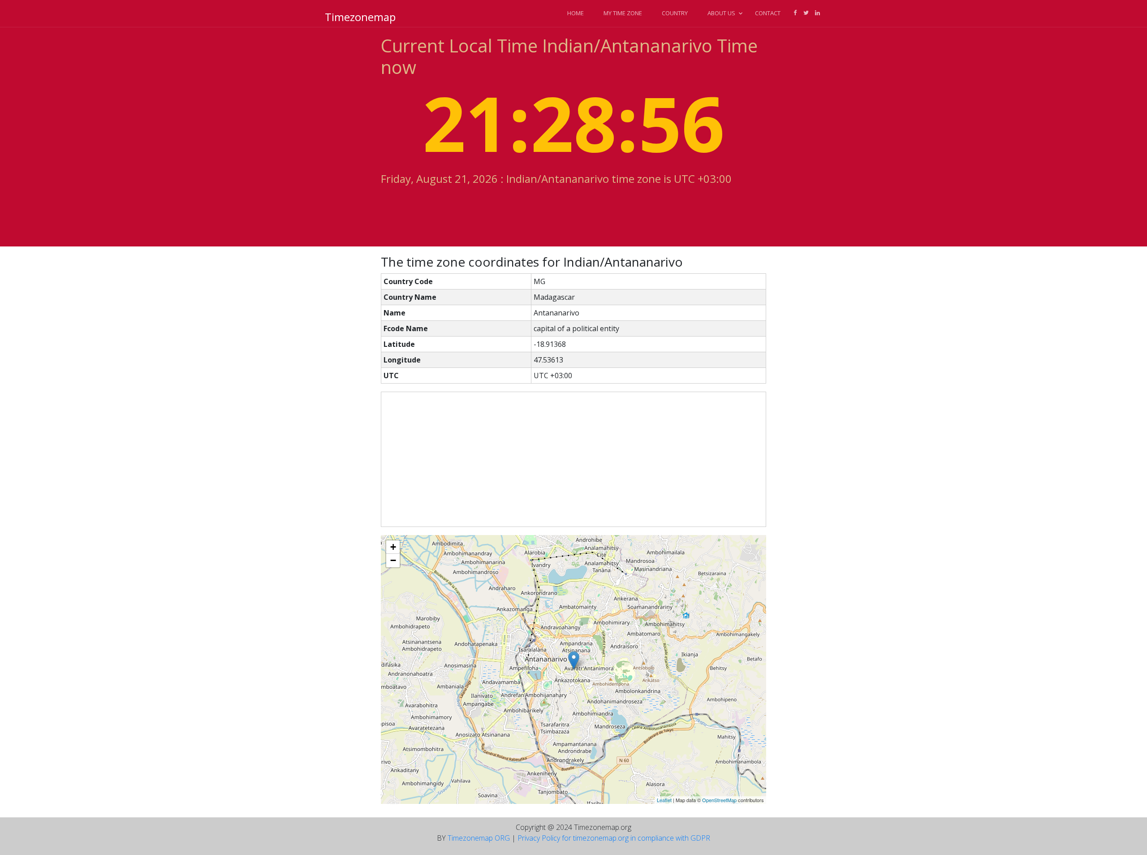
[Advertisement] (573, 459)
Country (675, 13)
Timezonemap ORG (479, 838)
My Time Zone (623, 13)
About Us (721, 13)
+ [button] (393, 547)
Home (575, 13)
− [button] (393, 560)
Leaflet (664, 799)
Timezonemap (360, 16)
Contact (767, 13)
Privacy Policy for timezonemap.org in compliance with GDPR (613, 838)
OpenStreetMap (719, 799)
